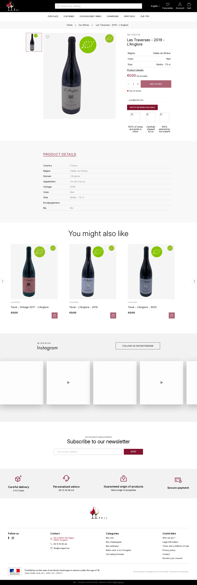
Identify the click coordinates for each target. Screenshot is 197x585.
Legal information (170, 542)
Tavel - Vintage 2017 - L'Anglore (30, 307)
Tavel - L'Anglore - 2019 (83, 307)
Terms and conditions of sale (176, 546)
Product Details (59, 154)
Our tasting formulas (115, 554)
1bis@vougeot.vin (62, 548)
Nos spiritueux (112, 546)
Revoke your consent (172, 558)
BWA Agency (118, 582)
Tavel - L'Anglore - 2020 (142, 307)
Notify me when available (142, 107)
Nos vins (110, 538)
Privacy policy (169, 550)
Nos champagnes (114, 542)
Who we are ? (169, 538)
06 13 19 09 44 (60, 544)
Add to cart (156, 84)
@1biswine (44, 343)
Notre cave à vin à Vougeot (118, 550)
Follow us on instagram (137, 346)
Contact (166, 554)
